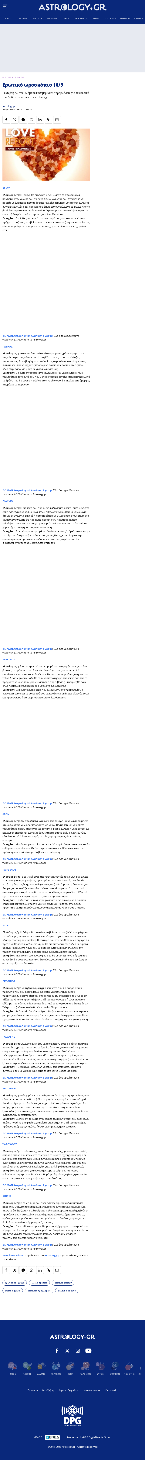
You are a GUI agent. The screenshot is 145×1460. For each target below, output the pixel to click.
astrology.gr (8, 106)
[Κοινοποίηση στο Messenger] (23, 120)
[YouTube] (88, 1351)
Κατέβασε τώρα (12, 1255)
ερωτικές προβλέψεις (39, 1290)
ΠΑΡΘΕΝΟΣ (9, 869)
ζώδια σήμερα (12, 1290)
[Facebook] (57, 1351)
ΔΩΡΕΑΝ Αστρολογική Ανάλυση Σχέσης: (27, 335)
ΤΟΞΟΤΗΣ (8, 1036)
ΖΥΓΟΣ (6, 925)
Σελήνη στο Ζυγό (67, 1290)
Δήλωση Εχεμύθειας (69, 1390)
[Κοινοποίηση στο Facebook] (6, 120)
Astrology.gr (52, 1255)
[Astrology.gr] (72, 8)
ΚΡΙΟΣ (6, 188)
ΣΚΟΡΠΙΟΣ (8, 981)
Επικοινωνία (111, 1390)
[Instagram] (78, 1351)
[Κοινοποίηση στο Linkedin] (40, 120)
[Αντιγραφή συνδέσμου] (48, 120)
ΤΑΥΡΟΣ (7, 346)
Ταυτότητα (33, 1390)
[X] (67, 1351)
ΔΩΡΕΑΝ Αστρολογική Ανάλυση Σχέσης (27, 490)
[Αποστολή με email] (57, 120)
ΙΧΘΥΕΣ (7, 1196)
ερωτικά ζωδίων (63, 1282)
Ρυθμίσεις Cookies (92, 1390)
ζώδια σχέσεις (39, 1282)
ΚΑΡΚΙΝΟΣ (8, 659)
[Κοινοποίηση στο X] (15, 120)
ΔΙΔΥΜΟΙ (8, 501)
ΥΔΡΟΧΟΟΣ (9, 1144)
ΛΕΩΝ (5, 814)
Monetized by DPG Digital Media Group (89, 1437)
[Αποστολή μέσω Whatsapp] (31, 120)
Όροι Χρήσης (48, 1390)
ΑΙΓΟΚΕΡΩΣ (9, 1088)
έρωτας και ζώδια (14, 1282)
